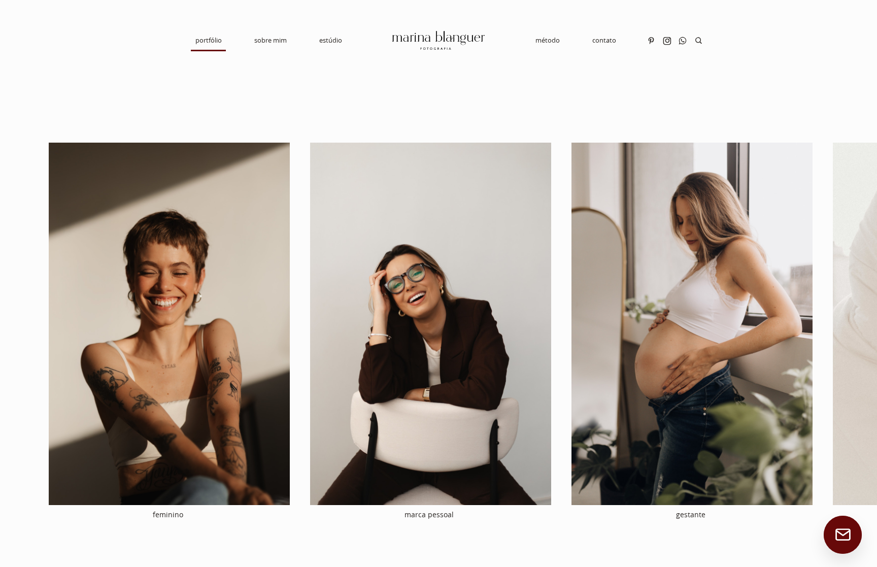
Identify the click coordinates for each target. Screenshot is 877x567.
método (547, 40)
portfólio (208, 40)
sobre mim (270, 40)
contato (604, 40)
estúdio (330, 40)
